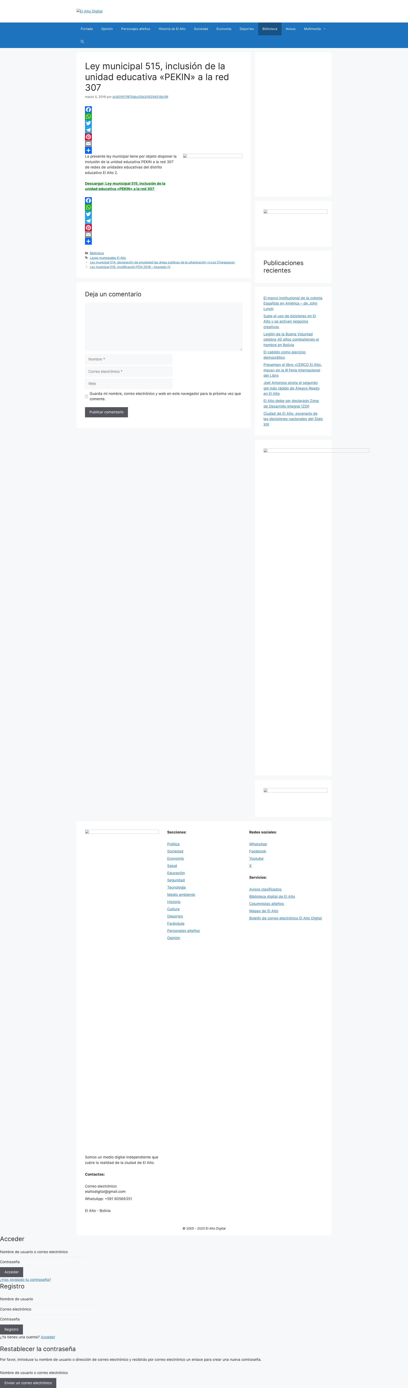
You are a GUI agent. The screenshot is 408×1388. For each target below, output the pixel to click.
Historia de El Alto (172, 29)
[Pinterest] (163, 136)
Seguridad (176, 880)
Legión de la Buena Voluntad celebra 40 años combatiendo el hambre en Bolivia (291, 339)
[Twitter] (163, 123)
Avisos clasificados (265, 889)
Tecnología (176, 887)
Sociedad (201, 29)
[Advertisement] (293, 124)
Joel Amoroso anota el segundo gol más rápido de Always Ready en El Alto (292, 388)
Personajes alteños (135, 29)
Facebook (257, 851)
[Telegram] (163, 130)
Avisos (291, 29)
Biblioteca (269, 29)
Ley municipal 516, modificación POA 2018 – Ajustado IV (130, 267)
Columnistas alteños (266, 904)
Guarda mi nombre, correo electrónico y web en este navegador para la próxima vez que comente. (165, 396)
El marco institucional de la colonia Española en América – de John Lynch (293, 303)
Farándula (175, 923)
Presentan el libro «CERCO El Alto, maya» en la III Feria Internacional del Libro (293, 370)
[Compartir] (163, 150)
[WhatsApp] (163, 116)
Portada (87, 29)
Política (173, 844)
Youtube (256, 858)
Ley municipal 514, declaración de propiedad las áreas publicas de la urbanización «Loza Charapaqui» (162, 262)
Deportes (247, 29)
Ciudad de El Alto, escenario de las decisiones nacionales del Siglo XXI (293, 418)
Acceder (48, 1337)
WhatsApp (258, 844)
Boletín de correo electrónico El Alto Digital (285, 918)
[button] (82, 41)
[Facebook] (163, 109)
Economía (224, 29)
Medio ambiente (181, 894)
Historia (173, 902)
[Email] (163, 143)
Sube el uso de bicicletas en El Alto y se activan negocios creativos (290, 321)
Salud (172, 866)
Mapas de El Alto (263, 911)
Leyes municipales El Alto (108, 258)
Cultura (173, 909)
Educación (176, 873)
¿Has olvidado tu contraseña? (25, 1280)
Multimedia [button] (312, 29)
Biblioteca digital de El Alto (272, 896)
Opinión (107, 29)
